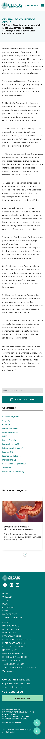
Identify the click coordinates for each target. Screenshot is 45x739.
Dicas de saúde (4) (10, 432)
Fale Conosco (9, 614)
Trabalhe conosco (12, 618)
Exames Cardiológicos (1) (13, 456)
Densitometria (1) (10, 428)
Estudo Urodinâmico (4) (12, 448)
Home (5, 593)
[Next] (25, 555)
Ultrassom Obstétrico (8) (13, 471)
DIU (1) (5, 436)
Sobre (5, 600)
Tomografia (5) (8, 467)
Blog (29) (6, 420)
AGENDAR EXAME (22, 698)
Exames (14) (7, 452)
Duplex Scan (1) (9, 440)
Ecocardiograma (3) (10, 444)
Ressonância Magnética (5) (14, 463)
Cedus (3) (6, 424)
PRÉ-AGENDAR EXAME (25, 400)
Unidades (7, 597)
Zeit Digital (10, 732)
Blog (5, 604)
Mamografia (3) (9, 460)
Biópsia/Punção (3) (10, 416)
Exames (6, 611)
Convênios (8, 607)
